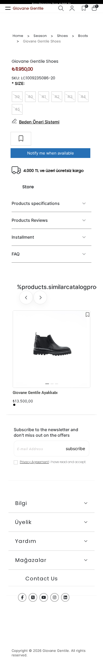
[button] (47, 383)
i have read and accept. (53, 462)
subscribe (75, 448)
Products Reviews (30, 220)
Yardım (25, 541)
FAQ (16, 254)
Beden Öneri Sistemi (39, 121)
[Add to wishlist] (87, 314)
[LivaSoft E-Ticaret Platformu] (51, 640)
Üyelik (23, 522)
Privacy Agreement (34, 462)
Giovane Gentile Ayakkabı (35, 392)
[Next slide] (40, 297)
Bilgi (21, 503)
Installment (23, 237)
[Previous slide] (26, 297)
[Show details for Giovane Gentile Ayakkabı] (51, 349)
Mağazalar (30, 560)
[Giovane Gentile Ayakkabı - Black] (14, 405)
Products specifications (36, 203)
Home (18, 35)
